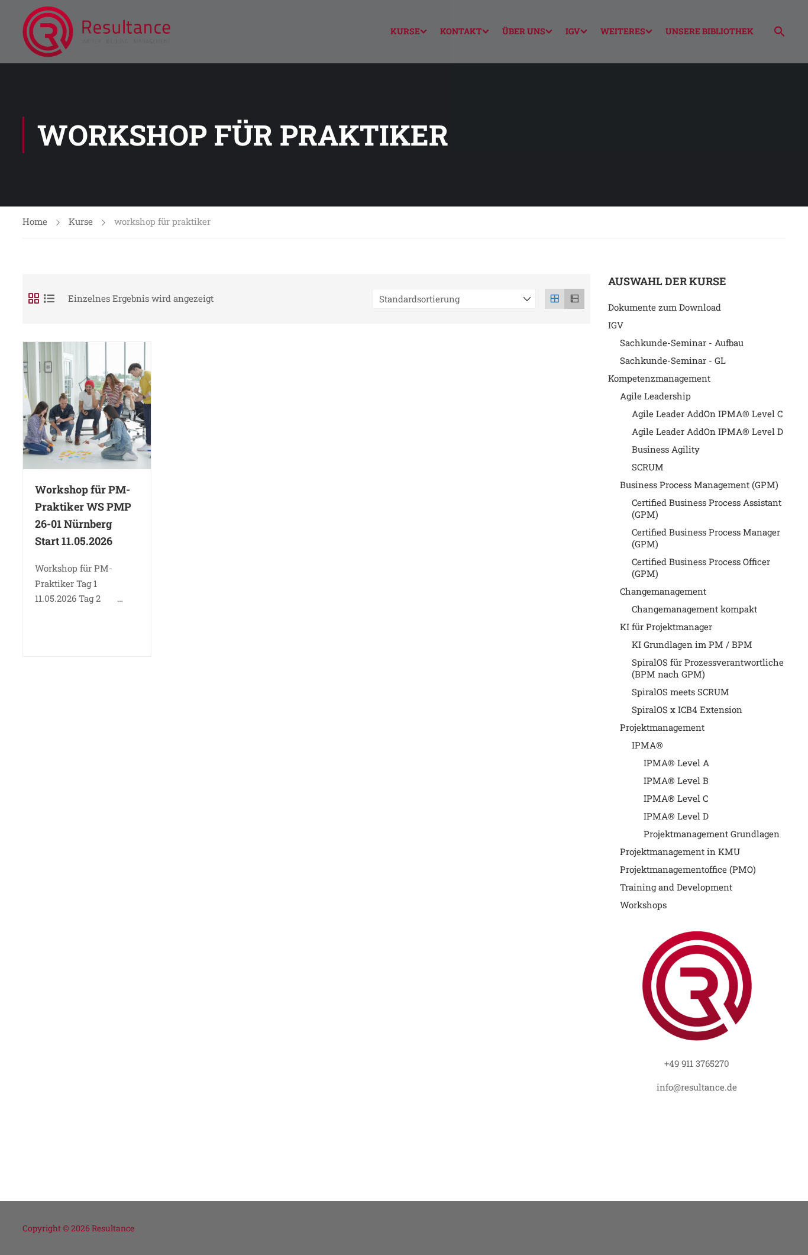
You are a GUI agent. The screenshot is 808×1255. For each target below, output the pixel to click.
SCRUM (648, 467)
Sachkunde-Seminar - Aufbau (682, 343)
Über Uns (523, 31)
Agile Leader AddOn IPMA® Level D (707, 431)
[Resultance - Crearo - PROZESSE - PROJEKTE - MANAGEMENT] (96, 31)
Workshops (643, 905)
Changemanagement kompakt (694, 609)
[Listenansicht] (574, 299)
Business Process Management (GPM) (699, 485)
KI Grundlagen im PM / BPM (692, 644)
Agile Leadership (655, 396)
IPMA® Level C (676, 798)
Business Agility (666, 449)
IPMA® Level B (676, 780)
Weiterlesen (95, 631)
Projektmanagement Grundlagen (712, 834)
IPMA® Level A (676, 763)
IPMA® (647, 745)
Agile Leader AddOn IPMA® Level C (707, 414)
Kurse (405, 31)
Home (34, 221)
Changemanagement (663, 591)
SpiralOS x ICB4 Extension (687, 709)
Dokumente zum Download (664, 307)
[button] (775, 33)
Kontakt (461, 31)
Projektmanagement (662, 727)
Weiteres (622, 31)
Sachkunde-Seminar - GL (673, 360)
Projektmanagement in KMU (680, 851)
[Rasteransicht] (555, 299)
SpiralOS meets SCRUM (680, 692)
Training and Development (676, 887)
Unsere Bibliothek (709, 31)
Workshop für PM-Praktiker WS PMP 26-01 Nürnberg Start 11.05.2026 (83, 514)
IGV (572, 31)
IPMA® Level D (676, 816)
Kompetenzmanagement (659, 378)
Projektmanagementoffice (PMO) (688, 869)
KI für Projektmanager (666, 627)
